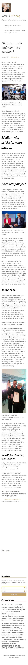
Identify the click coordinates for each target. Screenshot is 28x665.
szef (12, 637)
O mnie (23, 30)
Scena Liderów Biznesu (15, 634)
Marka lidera (8, 28)
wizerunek (5, 641)
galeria (3, 611)
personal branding (10, 627)
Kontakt (14, 33)
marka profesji (13, 625)
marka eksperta (9, 620)
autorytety (4, 607)
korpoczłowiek (19, 616)
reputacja (20, 632)
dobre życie (19, 609)
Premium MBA (7, 630)
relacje (14, 632)
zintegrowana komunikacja (13, 647)
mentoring (20, 625)
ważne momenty (20, 639)
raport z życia (6, 632)
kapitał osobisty (9, 612)
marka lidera (8, 501)
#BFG (3, 605)
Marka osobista (17, 25)
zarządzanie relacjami (9, 644)
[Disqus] (14, 527)
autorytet (19, 605)
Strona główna (8, 25)
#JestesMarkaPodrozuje (10, 605)
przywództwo (16, 501)
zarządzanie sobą (11, 645)
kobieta (15, 614)
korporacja (4, 618)
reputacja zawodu (6, 634)
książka (10, 618)
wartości (10, 639)
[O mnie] (6, 11)
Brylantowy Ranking (10, 607)
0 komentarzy (15, 57)
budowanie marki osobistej (12, 608)
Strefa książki (8, 33)
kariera (10, 614)
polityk (20, 628)
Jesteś (11, 15)
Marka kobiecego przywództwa (12, 30)
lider (3, 501)
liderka (18, 618)
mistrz (24, 625)
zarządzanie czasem (14, 641)
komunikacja (8, 616)
